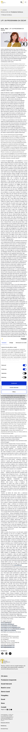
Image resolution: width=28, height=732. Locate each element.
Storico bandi (5, 691)
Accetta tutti (14, 383)
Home (2, 28)
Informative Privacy (4, 728)
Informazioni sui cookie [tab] (21, 342)
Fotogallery (4, 695)
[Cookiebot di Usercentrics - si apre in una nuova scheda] (21, 339)
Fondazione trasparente (8, 680)
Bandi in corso (5, 687)
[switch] (25, 369)
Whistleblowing (3, 725)
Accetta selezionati (14, 387)
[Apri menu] (25, 2)
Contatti (3, 707)
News (6, 28)
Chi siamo (4, 676)
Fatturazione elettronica (5, 722)
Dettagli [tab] (11, 342)
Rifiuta (14, 391)
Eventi (3, 699)
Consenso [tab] (4, 342)
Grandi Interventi (6, 684)
